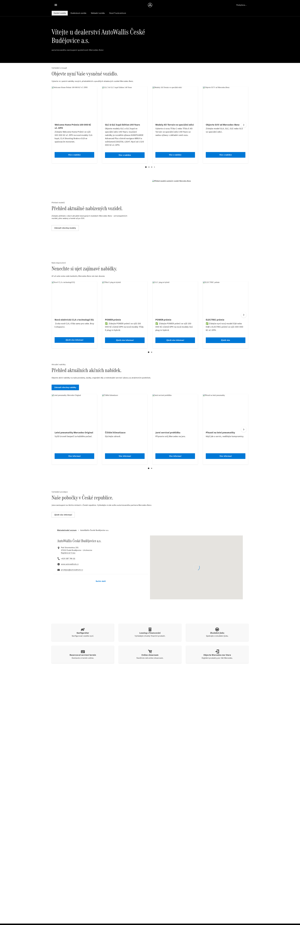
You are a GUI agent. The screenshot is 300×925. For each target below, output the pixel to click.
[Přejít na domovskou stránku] (150, 5)
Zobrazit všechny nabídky (65, 387)
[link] (68, 553)
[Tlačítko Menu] (56, 5)
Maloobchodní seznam (67, 530)
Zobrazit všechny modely (65, 228)
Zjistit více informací (63, 515)
